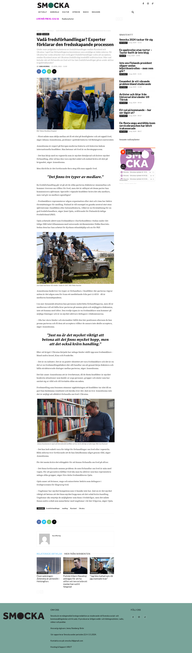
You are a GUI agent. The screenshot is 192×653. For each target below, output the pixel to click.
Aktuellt (123, 43)
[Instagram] (148, 4)
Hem (38, 31)
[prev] (117, 19)
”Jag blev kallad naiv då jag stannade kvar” (101, 577)
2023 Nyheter (42, 573)
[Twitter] (44, 71)
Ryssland (73, 508)
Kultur (122, 56)
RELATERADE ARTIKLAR (49, 553)
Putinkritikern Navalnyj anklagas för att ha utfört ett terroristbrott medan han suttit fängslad (75, 581)
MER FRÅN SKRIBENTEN (77, 553)
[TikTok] (153, 4)
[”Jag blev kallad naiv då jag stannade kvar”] (102, 565)
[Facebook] (143, 4)
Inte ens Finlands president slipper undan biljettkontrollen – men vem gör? (136, 67)
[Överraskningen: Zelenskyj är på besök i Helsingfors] (49, 565)
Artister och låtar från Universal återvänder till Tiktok (134, 97)
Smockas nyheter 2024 (130, 183)
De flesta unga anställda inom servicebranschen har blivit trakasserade (137, 125)
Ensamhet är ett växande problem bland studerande (135, 83)
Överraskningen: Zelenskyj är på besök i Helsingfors (48, 579)
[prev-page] (38, 591)
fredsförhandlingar (53, 508)
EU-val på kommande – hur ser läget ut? (135, 111)
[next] (121, 19)
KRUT (69, 647)
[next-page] (41, 591)
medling (65, 508)
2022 (43, 31)
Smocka (121, 183)
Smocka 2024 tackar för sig (136, 39)
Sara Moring (44, 66)
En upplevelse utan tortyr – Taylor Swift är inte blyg (135, 51)
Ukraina (81, 508)
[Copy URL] (54, 71)
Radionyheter (68, 19)
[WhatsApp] (49, 71)
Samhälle (50, 31)
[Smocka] (75, 5)
